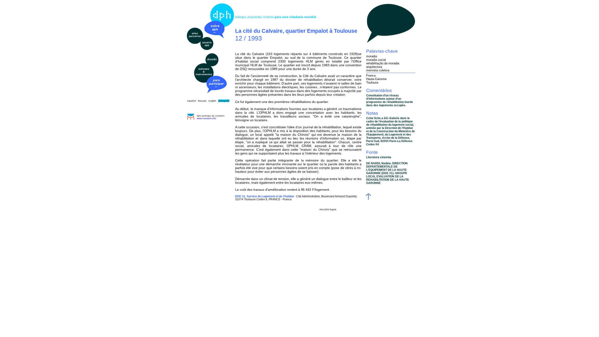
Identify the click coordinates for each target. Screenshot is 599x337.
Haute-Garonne (376, 79)
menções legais (327, 209)
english (212, 100)
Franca (371, 75)
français (202, 100)
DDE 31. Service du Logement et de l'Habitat (264, 196)
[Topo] (368, 198)
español (191, 100)
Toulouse (372, 82)
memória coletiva (377, 70)
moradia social (376, 60)
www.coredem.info (206, 118)
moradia (371, 56)
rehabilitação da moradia (382, 63)
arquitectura (374, 67)
